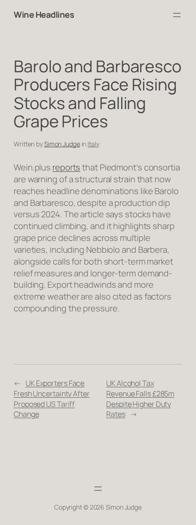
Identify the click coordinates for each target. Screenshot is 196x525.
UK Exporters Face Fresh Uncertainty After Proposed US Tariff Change (52, 398)
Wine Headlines (44, 14)
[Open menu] (176, 15)
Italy (93, 144)
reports (66, 167)
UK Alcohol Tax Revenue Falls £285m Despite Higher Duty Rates (140, 398)
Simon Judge (62, 144)
